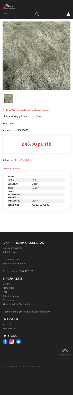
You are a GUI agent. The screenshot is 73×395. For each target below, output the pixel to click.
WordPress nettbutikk (14, 366)
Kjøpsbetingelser (11, 296)
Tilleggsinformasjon (12, 168)
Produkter (7, 110)
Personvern (8, 300)
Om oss (6, 283)
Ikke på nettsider (42, 110)
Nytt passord (9, 328)
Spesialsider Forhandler (23, 110)
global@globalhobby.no (14, 263)
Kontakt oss (8, 287)
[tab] (12, 169)
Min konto (7, 324)
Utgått (35, 200)
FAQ (5, 291)
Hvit (34, 179)
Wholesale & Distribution (17, 304)
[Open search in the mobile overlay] (37, 14)
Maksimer (35, 366)
